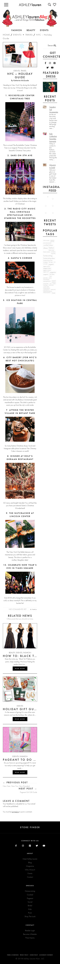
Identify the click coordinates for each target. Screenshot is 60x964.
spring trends (45, 283)
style (50, 283)
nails (54, 262)
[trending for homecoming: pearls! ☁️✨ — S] (53, 213)
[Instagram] (50, 63)
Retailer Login (30, 930)
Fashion (27, 652)
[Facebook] (45, 63)
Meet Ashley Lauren (30, 859)
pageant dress (47, 268)
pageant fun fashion (47, 270)
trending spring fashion (46, 292)
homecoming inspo (47, 260)
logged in (15, 811)
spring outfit (54, 280)
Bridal (30, 905)
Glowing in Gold (52, 166)
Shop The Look (30, 916)
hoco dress (53, 253)
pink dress (52, 274)
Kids (30, 909)
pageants (45, 274)
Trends (53, 293)
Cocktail (30, 894)
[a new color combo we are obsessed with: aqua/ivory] (53, 199)
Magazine (30, 866)
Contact (30, 877)
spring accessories (46, 279)
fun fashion (53, 251)
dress (45, 248)
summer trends (46, 286)
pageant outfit (46, 271)
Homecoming (30, 891)
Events (17, 34)
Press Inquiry (30, 937)
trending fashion (46, 289)
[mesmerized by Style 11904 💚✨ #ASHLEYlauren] (46, 213)
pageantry (53, 272)
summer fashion (51, 285)
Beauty (12, 652)
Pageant (30, 898)
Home (6, 34)
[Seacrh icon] (49, 4)
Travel (29, 34)
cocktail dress (48, 245)
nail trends (45, 264)
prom (51, 276)
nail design (45, 262)
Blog (30, 862)
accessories (52, 240)
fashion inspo (51, 250)
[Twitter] (47, 67)
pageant (51, 264)
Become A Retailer (30, 934)
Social (30, 902)
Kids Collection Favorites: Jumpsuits (53, 137)
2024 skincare (46, 240)
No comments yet (17, 609)
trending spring (53, 289)
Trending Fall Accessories (53, 109)
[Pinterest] (54, 63)
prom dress (45, 277)
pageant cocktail (46, 266)
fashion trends (46, 252)
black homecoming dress (47, 242)
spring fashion (47, 281)
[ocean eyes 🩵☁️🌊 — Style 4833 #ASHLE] (53, 206)
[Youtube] (52, 67)
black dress (52, 241)
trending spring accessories (47, 291)
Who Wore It (30, 869)
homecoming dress (49, 258)
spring (50, 277)
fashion (51, 248)
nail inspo (51, 262)
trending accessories (46, 288)
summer (54, 283)
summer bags (45, 285)
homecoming (47, 255)
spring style (53, 282)
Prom (30, 913)
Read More (20, 668)
